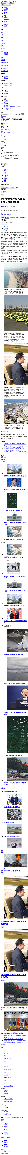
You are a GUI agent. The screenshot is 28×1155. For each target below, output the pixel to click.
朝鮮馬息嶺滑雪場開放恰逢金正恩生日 (14, 448)
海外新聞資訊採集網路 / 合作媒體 (12, 106)
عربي (5, 1130)
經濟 (2, 37)
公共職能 (6, 102)
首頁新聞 (3, 980)
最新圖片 (6, 53)
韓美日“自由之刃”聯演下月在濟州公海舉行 (15, 1040)
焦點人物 (6, 76)
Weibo (5, 21)
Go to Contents (4, 1)
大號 (6, 230)
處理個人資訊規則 (5, 1137)
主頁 (2, 1044)
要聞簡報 (6, 1093)
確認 (2, 194)
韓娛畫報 (6, 54)
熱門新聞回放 (4, 62)
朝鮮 (2, 46)
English (5, 1127)
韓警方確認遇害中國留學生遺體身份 (13, 1042)
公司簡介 (6, 100)
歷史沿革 (6, 105)
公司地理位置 (7, 108)
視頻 (2, 57)
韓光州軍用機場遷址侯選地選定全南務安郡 (12, 1033)
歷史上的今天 (4, 71)
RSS (5, 90)
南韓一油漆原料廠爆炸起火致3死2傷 (10, 871)
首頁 (5, 99)
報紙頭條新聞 (4, 68)
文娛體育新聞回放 (8, 1086)
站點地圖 (6, 93)
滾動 (2, 32)
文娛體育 (3, 43)
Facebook (6, 24)
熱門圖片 (3, 788)
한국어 (5, 1126)
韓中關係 (3, 48)
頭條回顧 (3, 60)
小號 (6, 226)
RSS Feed (6, 26)
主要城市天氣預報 (8, 83)
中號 (6, 228)
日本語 (5, 1129)
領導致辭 (6, 103)
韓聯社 (2, 117)
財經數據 (6, 78)
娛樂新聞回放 (4, 65)
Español (5, 1132)
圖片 (2, 51)
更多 (2, 787)
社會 (2, 40)
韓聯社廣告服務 (8, 85)
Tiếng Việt (6, 1134)
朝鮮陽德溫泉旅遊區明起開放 (11, 450)
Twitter (5, 25)
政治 (2, 35)
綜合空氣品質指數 (5, 132)
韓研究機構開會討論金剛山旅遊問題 (13, 447)
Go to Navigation (12, 1)
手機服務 (6, 92)
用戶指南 (6, 109)
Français (6, 1133)
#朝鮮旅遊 (3, 116)
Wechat (5, 22)
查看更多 (5, 123)
